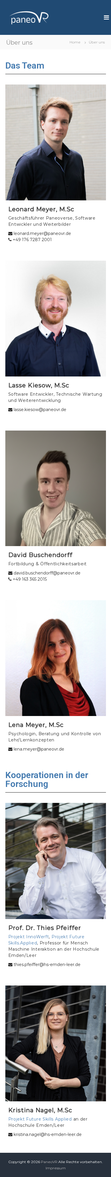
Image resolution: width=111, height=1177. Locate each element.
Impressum (56, 1168)
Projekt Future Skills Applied (40, 1119)
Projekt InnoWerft (28, 936)
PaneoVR (49, 1162)
